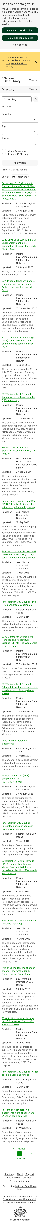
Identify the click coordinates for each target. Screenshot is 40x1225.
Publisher (7, 114)
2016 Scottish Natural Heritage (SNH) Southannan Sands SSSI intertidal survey (18, 1021)
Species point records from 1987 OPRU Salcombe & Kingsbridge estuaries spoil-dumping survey (19, 554)
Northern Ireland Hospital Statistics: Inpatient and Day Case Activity (19, 450)
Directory (8, 89)
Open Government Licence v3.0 (19, 1199)
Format (5, 138)
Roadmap (9, 1174)
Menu (32, 80)
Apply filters (20, 163)
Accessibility (13, 1177)
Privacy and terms (19, 1181)
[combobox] (20, 120)
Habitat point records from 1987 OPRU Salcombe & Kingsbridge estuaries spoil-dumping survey (18, 504)
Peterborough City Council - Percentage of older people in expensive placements (17, 826)
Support (29, 1174)
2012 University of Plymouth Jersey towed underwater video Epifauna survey (18, 397)
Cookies (27, 1177)
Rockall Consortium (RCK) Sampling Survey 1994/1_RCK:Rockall (15, 778)
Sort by (5, 176)
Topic (4, 126)
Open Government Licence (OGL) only (18, 152)
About (20, 1174)
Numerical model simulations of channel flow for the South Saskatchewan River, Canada (18, 971)
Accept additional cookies (20, 30)
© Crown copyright (20, 1219)
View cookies (20, 44)
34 (30, 1153)
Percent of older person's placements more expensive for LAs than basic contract (18, 1112)
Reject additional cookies (20, 38)
